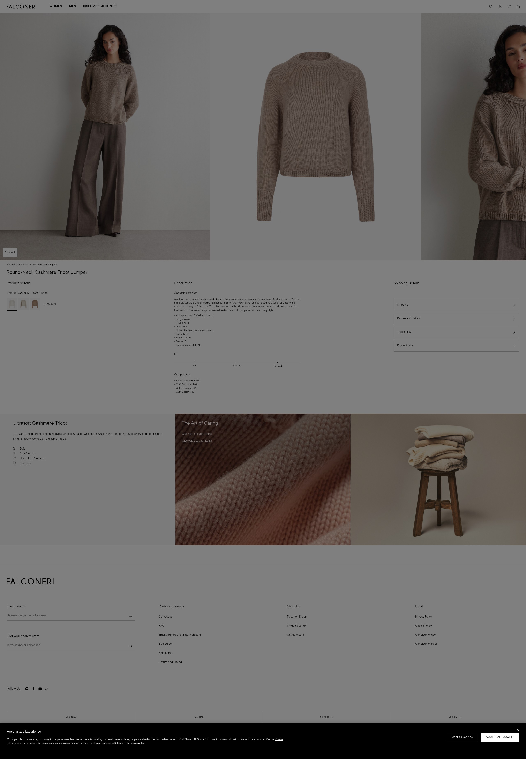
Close (517, 731)
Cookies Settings (462, 737)
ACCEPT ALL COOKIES (500, 737)
